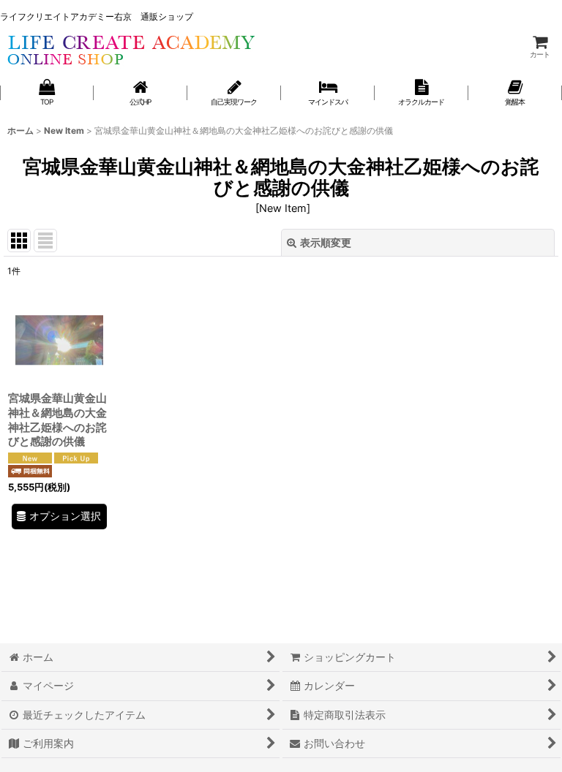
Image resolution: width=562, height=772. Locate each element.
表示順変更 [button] (325, 242)
